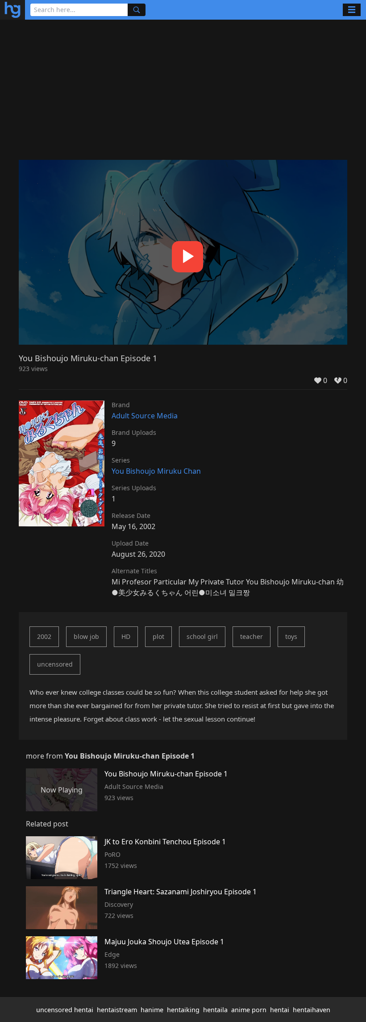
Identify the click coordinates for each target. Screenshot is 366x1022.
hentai (279, 1009)
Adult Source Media (145, 416)
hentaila (215, 1009)
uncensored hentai (64, 1009)
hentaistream (117, 1009)
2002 (44, 636)
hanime (152, 1009)
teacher (251, 636)
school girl (202, 636)
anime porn (248, 1009)
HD (125, 636)
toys (291, 636)
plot (158, 636)
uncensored (55, 664)
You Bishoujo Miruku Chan (156, 471)
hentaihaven (311, 1009)
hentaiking (183, 1009)
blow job (86, 636)
